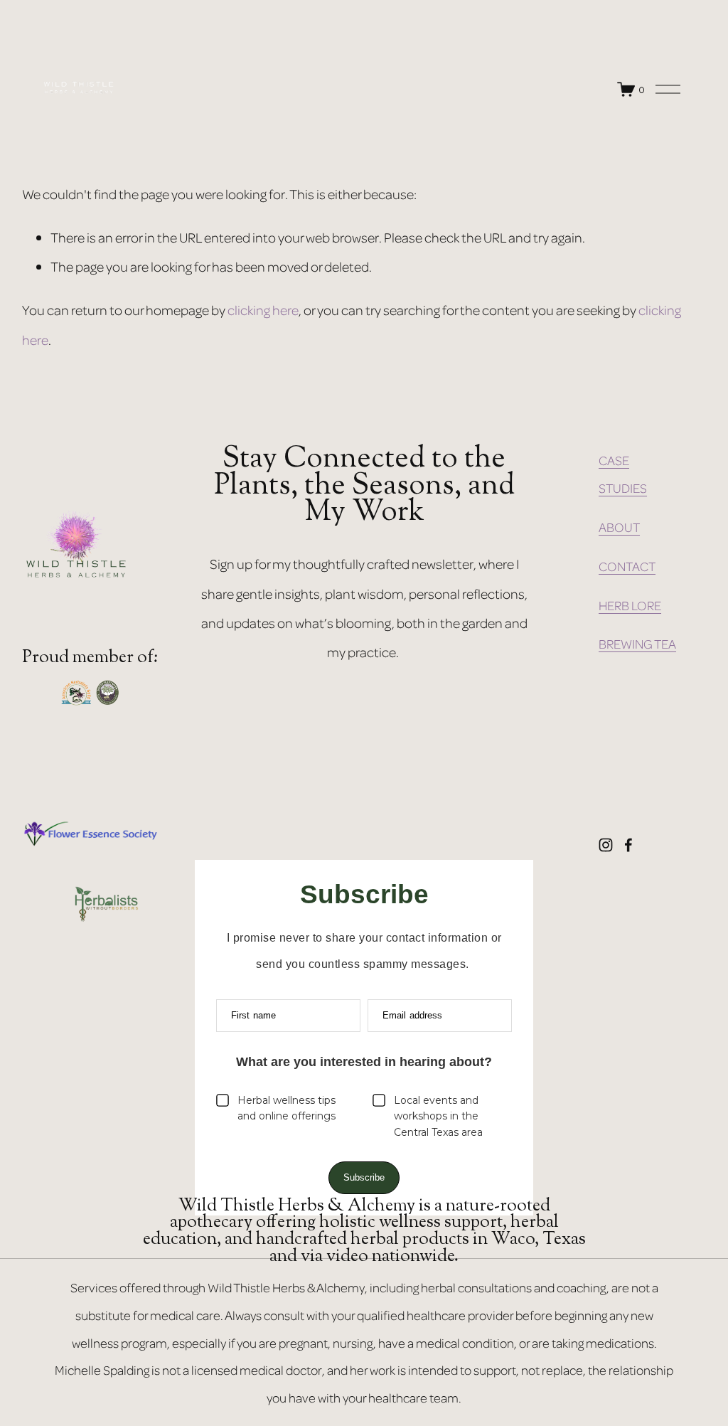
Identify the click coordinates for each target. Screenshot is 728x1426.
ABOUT (619, 527)
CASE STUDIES (623, 474)
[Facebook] (628, 845)
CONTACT (627, 566)
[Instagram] (606, 845)
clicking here (263, 309)
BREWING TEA (637, 643)
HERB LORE (630, 605)
